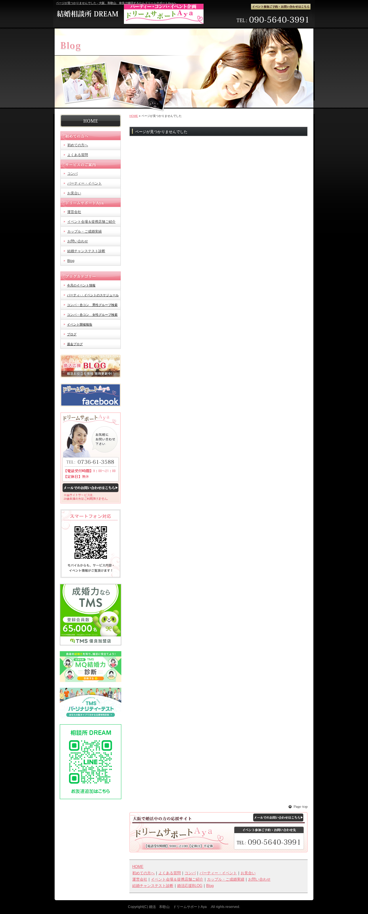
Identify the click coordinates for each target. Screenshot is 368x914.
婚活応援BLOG (189, 885)
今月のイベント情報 (81, 285)
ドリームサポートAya (90, 202)
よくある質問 (77, 155)
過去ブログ (75, 344)
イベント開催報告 (79, 324)
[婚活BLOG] (90, 376)
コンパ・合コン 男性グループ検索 (92, 305)
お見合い (74, 193)
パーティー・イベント (84, 183)
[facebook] (90, 405)
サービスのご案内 (90, 164)
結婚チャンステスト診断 (86, 251)
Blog (70, 261)
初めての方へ (90, 135)
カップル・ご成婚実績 (84, 231)
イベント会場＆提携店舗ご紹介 (91, 222)
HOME (133, 115)
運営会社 (74, 212)
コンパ (72, 174)
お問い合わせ (77, 241)
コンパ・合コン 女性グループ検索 (92, 314)
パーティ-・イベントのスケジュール (93, 295)
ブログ (71, 334)
